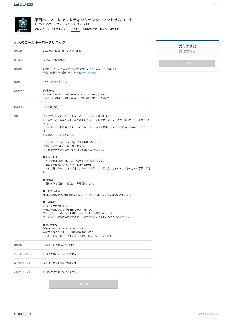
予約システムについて (208, 314)
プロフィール (42, 28)
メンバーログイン (109, 28)
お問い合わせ (90, 28)
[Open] (215, 4)
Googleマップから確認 (85, 72)
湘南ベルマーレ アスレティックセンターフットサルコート (84, 19)
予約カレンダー (60, 28)
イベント (75, 28)
